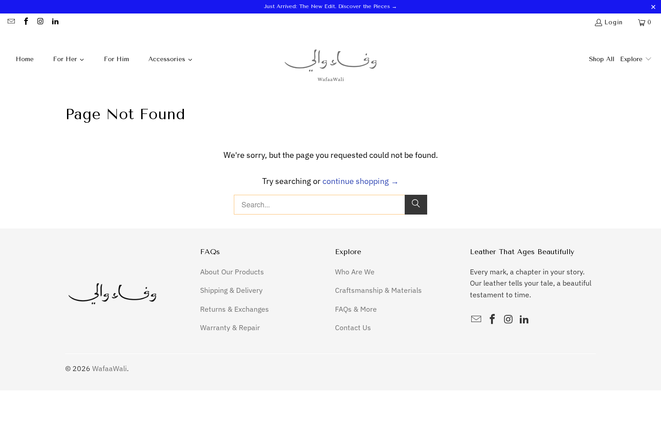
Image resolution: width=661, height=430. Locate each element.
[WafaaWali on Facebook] (25, 22)
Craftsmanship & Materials (378, 290)
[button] (636, 60)
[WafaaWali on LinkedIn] (54, 22)
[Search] (416, 205)
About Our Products (232, 271)
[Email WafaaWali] (11, 22)
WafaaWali (109, 368)
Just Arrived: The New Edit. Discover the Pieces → (330, 6)
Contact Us (353, 327)
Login (613, 22)
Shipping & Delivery (231, 290)
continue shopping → (360, 181)
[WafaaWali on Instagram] (40, 22)
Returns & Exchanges (234, 309)
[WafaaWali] (331, 60)
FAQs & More (356, 309)
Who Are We (355, 271)
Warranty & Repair (230, 327)
